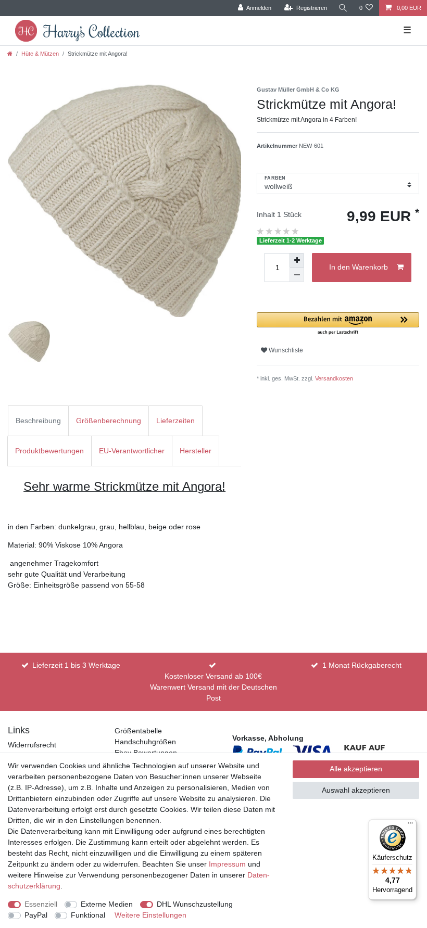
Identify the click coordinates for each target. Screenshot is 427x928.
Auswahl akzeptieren (356, 790)
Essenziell (40, 904)
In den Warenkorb (358, 267)
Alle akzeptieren (356, 769)
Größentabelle (138, 731)
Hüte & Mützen (40, 53)
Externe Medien (107, 904)
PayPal (35, 915)
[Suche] (343, 8)
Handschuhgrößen (145, 742)
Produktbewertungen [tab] (49, 451)
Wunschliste (285, 350)
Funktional (88, 915)
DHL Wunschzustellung (195, 904)
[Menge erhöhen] (297, 260)
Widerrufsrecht (32, 745)
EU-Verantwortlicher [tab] (132, 451)
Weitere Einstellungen (150, 915)
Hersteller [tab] (195, 451)
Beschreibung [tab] (38, 420)
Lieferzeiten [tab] (175, 420)
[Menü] (410, 825)
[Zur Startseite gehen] (9, 53)
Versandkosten (334, 378)
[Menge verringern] (297, 275)
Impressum (227, 864)
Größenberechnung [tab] (108, 420)
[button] (338, 324)
